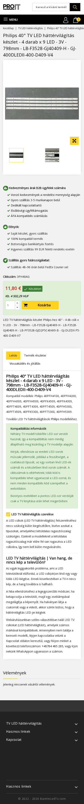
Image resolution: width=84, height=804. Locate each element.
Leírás (13, 355)
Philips (55, 419)
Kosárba (44, 305)
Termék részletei (35, 355)
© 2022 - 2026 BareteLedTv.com (42, 799)
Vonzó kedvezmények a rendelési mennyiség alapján (45, 195)
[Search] (75, 7)
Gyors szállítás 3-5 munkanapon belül (35, 200)
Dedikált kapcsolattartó (26, 205)
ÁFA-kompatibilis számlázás (29, 216)
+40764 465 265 (52, 646)
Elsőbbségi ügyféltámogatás (29, 210)
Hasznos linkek (18, 786)
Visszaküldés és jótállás (25, 363)
